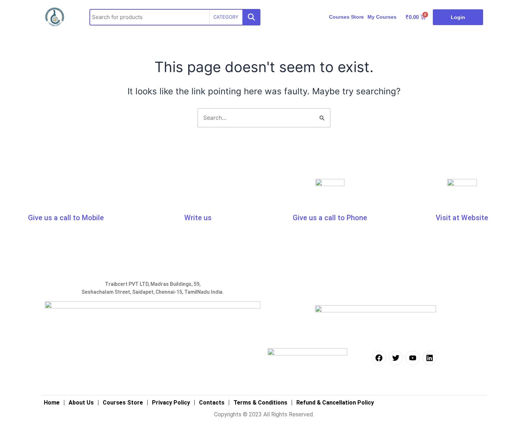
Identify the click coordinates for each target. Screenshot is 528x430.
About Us (81, 402)
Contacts (211, 402)
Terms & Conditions (260, 402)
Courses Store (346, 17)
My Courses (382, 17)
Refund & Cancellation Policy (335, 402)
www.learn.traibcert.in (462, 230)
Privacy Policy (171, 402)
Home (52, 402)
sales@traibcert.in (229, 230)
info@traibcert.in (165, 230)
